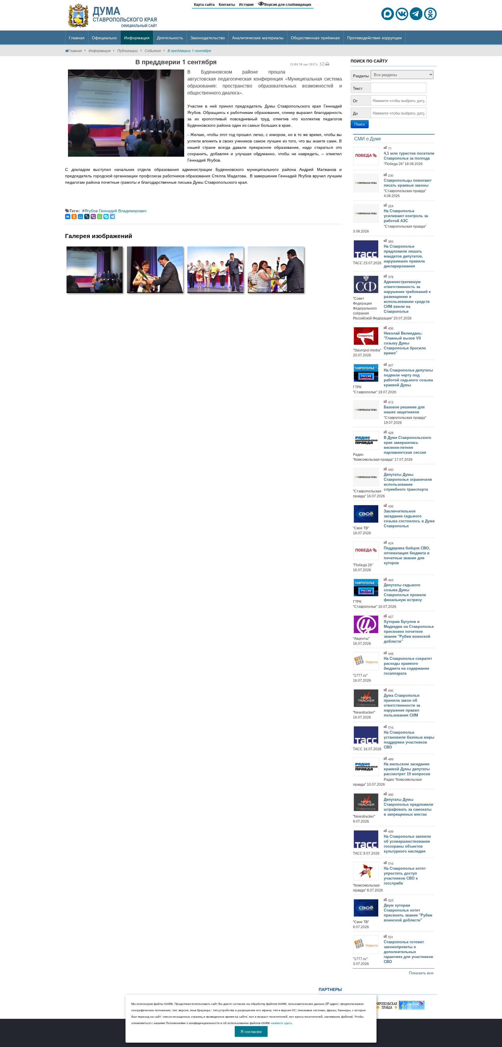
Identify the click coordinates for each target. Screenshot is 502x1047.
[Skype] (106, 216)
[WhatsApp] (99, 216)
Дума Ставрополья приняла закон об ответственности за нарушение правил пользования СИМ (402, 705)
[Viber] (93, 216)
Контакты (227, 4)
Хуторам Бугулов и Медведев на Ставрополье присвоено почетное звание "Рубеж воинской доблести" (409, 631)
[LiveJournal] (86, 216)
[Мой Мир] (80, 216)
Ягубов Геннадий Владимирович (115, 210)
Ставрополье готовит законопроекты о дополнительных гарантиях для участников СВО (408, 952)
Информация (99, 50)
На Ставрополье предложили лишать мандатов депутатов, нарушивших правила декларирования (404, 256)
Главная (75, 50)
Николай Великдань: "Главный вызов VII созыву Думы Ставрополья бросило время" (405, 343)
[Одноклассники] (74, 216)
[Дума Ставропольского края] (113, 14)
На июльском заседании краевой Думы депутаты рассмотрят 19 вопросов (407, 769)
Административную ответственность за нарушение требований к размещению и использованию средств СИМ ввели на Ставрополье (407, 297)
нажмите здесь (281, 1023)
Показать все (421, 972)
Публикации (127, 50)
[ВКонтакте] (67, 216)
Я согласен (251, 1031)
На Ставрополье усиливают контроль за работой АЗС (406, 216)
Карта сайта (204, 4)
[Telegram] (112, 216)
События (153, 50)
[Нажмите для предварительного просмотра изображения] (126, 113)
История (246, 4)
